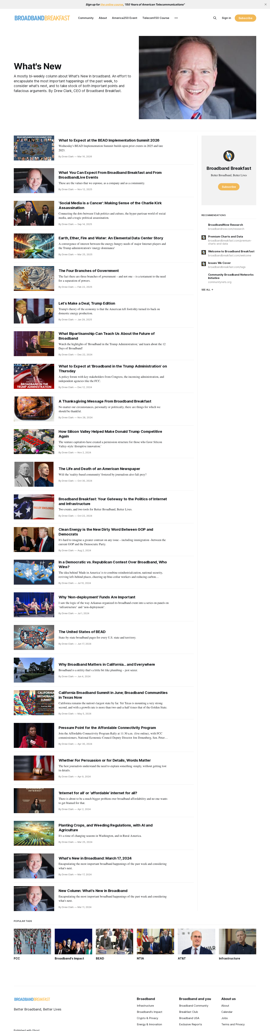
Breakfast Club (188, 1012)
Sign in (226, 18)
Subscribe (245, 18)
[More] (176, 18)
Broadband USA (189, 1018)
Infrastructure (145, 1005)
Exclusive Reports (190, 1024)
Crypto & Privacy (147, 1018)
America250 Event (124, 18)
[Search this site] (215, 18)
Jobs (224, 1018)
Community (86, 18)
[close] (266, 4)
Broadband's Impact (149, 1012)
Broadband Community (193, 1005)
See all (206, 289)
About (103, 18)
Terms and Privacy (233, 1024)
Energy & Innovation (149, 1024)
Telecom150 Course (155, 18)
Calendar (227, 1012)
